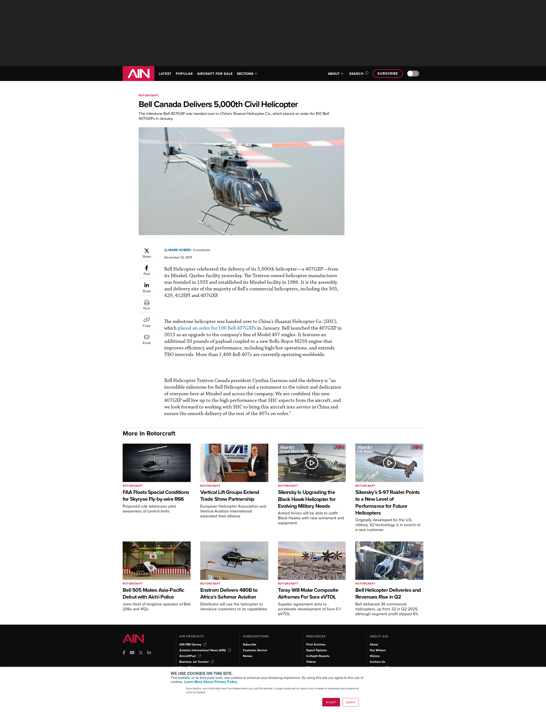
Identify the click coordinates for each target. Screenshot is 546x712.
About (374, 644)
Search (356, 73)
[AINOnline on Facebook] (124, 653)
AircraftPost (187, 656)
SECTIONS (245, 74)
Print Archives (316, 644)
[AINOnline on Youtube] (132, 653)
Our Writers (378, 650)
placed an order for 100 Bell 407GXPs (217, 328)
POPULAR (184, 74)
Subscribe (388, 73)
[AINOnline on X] (141, 653)
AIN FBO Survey (190, 644)
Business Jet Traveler (194, 662)
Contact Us (377, 662)
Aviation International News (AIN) (202, 650)
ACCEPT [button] (331, 702)
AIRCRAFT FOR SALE (215, 74)
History (375, 656)
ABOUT (334, 74)
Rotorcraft (149, 95)
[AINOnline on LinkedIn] (149, 653)
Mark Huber (179, 249)
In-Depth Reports (318, 656)
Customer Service (255, 650)
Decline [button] (350, 702)
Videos (311, 662)
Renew (247, 656)
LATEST (165, 74)
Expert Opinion (316, 650)
